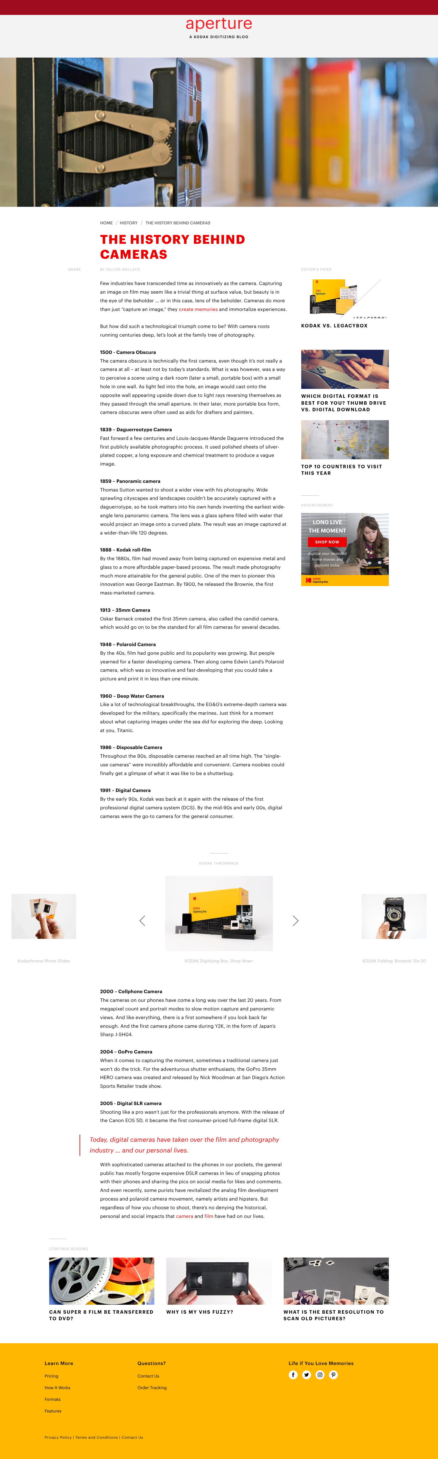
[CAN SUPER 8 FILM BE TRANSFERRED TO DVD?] (101, 1282)
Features (53, 1411)
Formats (52, 1400)
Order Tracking (152, 1388)
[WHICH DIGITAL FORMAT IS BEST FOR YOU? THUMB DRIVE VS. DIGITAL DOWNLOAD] (345, 371)
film (209, 1216)
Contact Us (148, 1376)
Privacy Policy (58, 1438)
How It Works (57, 1388)
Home (106, 223)
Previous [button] (143, 920)
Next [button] (295, 920)
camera (184, 1216)
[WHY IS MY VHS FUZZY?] (218, 1282)
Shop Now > (262, 7)
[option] (219, 920)
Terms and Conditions (96, 1438)
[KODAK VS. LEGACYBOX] (345, 300)
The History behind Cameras (177, 223)
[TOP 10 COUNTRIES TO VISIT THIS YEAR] (345, 441)
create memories (198, 309)
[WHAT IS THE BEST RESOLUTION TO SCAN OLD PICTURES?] (336, 1282)
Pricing (51, 1376)
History (129, 223)
